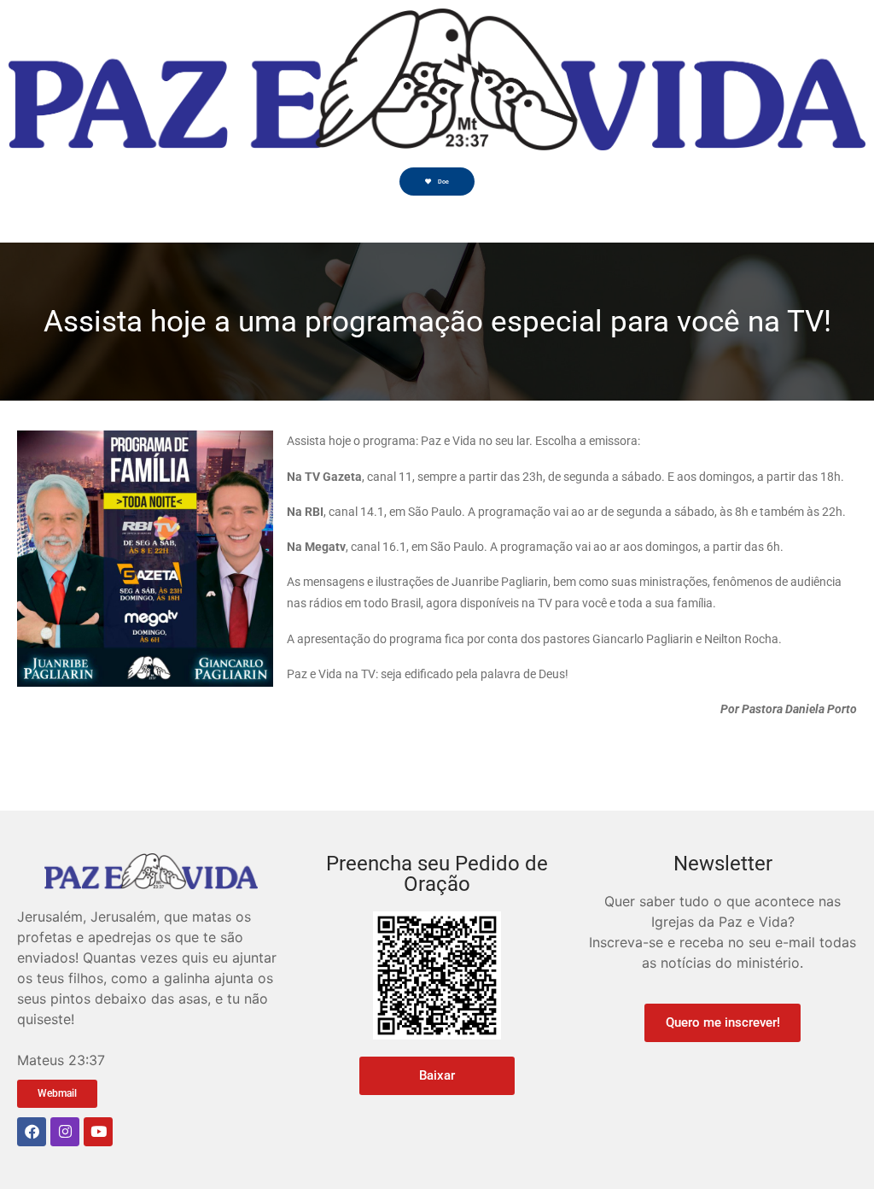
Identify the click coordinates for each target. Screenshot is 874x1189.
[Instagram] (64, 1131)
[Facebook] (31, 1131)
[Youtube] (98, 1131)
